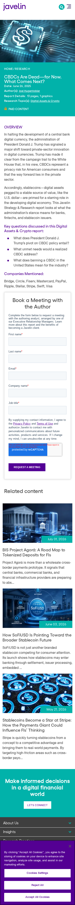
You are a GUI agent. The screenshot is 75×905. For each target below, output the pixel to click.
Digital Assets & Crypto (45, 100)
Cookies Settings (37, 873)
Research (22, 68)
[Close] (70, 846)
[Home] (14, 6)
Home (8, 68)
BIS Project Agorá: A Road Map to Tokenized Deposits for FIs (33, 552)
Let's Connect (37, 805)
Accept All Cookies (37, 897)
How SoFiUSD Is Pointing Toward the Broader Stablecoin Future (36, 637)
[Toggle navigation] (69, 6)
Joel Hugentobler (29, 90)
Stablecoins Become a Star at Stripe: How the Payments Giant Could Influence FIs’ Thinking (36, 724)
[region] (37, 872)
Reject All (37, 885)
